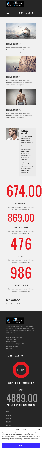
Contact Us (9, 348)
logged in (16, 304)
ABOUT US (8, 418)
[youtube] (29, 12)
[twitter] (26, 12)
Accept (21, 445)
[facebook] (22, 12)
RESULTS (8, 422)
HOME (7, 412)
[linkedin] (18, 12)
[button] (39, 429)
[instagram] (33, 12)
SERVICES (8, 415)
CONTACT (8, 425)
